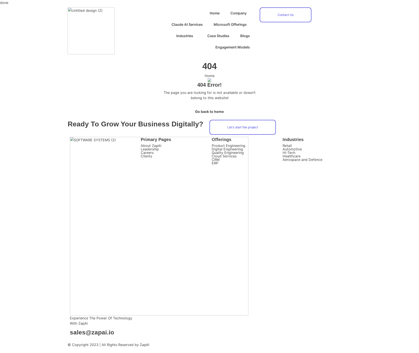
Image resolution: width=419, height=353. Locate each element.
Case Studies (218, 36)
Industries (184, 36)
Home (215, 13)
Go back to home (209, 111)
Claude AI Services (187, 24)
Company (238, 13)
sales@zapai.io (92, 332)
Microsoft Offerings (230, 24)
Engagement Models (232, 47)
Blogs (245, 36)
